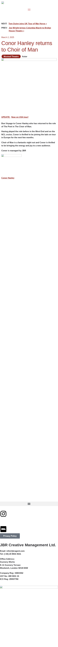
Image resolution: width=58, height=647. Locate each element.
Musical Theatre (11, 56)
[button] (29, 9)
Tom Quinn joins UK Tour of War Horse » (27, 23)
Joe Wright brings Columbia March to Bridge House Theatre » (30, 29)
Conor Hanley (7, 178)
